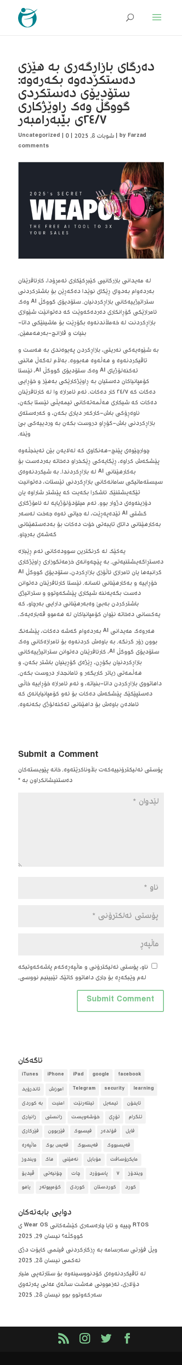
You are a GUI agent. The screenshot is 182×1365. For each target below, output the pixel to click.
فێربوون (56, 1131)
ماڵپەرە (29, 1145)
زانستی (53, 1117)
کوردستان (105, 1187)
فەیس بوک (57, 1145)
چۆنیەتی (52, 1173)
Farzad (137, 136)
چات (75, 1173)
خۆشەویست (85, 1117)
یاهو (26, 1187)
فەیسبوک (87, 1145)
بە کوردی (32, 1103)
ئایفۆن (134, 1103)
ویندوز (29, 1159)
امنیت (58, 1103)
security (114, 1089)
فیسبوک (83, 1131)
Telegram (83, 1089)
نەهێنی (70, 1159)
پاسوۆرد (98, 1173)
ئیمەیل (110, 1103)
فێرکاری (30, 1131)
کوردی (77, 1187)
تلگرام (135, 1117)
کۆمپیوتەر (50, 1187)
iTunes (30, 1075)
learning (143, 1089)
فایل (130, 1131)
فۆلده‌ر (109, 1131)
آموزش (56, 1089)
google (100, 1075)
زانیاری (29, 1117)
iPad (78, 1075)
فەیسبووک (118, 1145)
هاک (49, 1159)
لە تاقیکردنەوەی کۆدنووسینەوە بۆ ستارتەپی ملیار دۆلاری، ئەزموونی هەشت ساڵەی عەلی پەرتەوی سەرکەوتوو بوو (82, 1285)
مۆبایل (94, 1159)
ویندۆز (135, 1173)
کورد (130, 1187)
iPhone (55, 1075)
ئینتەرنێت (83, 1103)
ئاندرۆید (31, 1089)
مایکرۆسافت (124, 1159)
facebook (129, 1075)
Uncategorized (39, 136)
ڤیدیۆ (28, 1173)
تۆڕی (114, 1117)
